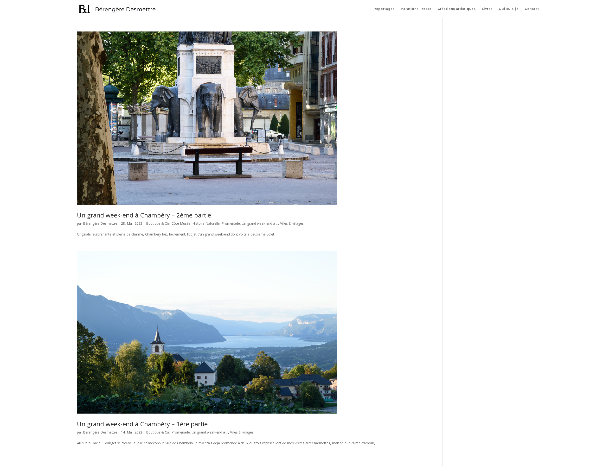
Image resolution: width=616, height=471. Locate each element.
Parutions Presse (416, 9)
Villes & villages (292, 223)
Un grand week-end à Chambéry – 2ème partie (144, 215)
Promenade (231, 223)
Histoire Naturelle (206, 223)
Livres (487, 9)
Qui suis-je (509, 9)
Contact (532, 9)
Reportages (384, 9)
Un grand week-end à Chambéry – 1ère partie (142, 424)
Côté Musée (181, 223)
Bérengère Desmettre (100, 223)
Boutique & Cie (158, 223)
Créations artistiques (457, 9)
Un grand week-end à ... (260, 223)
